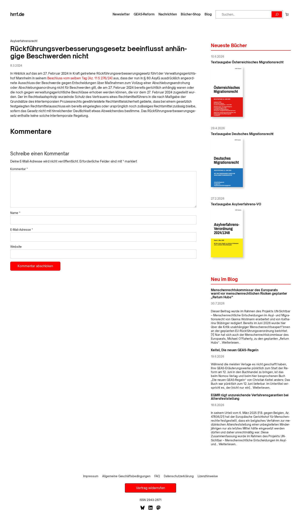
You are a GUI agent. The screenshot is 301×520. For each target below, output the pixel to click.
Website (16, 246)
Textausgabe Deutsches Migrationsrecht (242, 134)
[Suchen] (277, 14)
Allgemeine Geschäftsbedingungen (126, 476)
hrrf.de (17, 14)
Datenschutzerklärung (179, 476)
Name (15, 213)
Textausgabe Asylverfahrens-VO (236, 204)
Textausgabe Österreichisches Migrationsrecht (247, 62)
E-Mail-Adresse (21, 229)
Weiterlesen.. (231, 342)
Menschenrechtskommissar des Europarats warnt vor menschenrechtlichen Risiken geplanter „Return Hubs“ (249, 293)
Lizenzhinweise (208, 476)
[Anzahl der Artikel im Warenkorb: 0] (287, 14)
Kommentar (19, 169)
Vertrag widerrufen (150, 488)
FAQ (157, 476)
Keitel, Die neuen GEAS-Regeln (234, 350)
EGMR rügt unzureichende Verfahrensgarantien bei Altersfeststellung (250, 396)
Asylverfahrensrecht (23, 41)
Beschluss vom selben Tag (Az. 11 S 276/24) (80, 78)
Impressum (90, 476)
